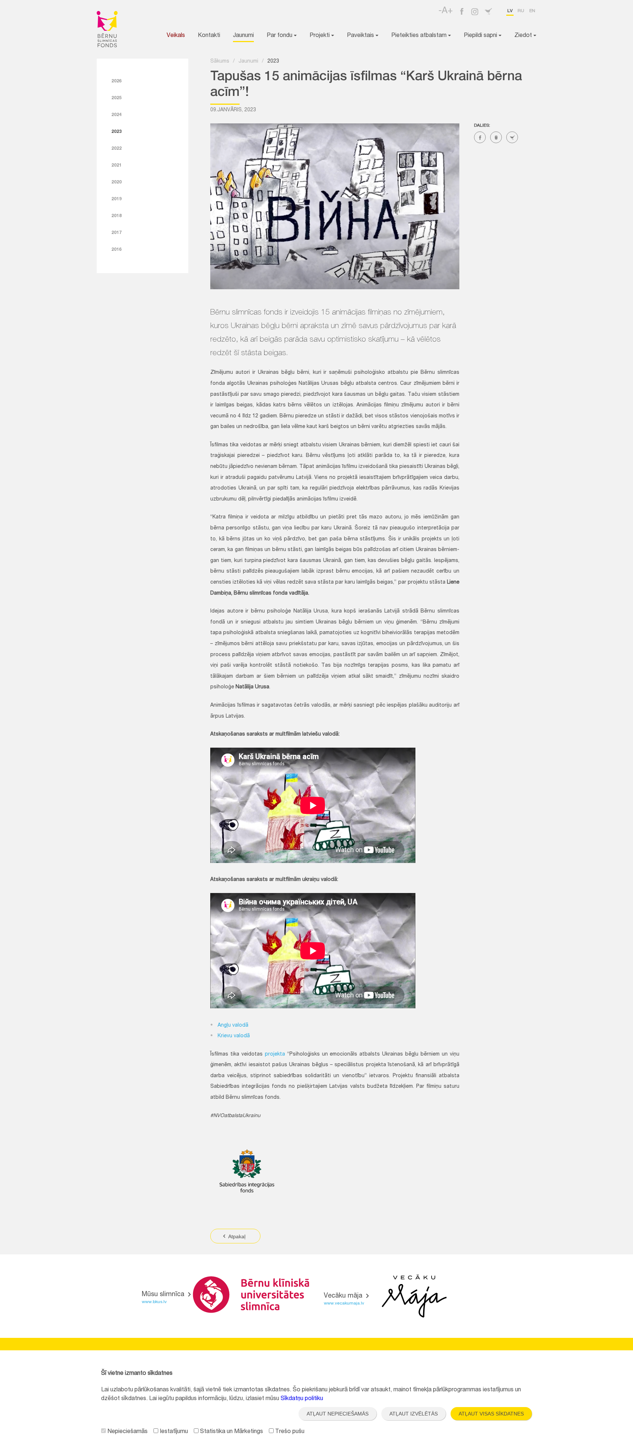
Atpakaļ (236, 1236)
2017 (116, 233)
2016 (116, 250)
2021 (116, 165)
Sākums (219, 61)
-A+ (445, 11)
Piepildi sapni (481, 36)
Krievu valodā (234, 1036)
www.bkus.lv (154, 1302)
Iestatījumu (173, 1432)
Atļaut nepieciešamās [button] (338, 1414)
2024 (116, 115)
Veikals (176, 36)
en (532, 11)
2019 (116, 199)
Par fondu (280, 36)
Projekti (320, 36)
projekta (275, 1054)
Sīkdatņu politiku (302, 1399)
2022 (116, 148)
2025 (116, 98)
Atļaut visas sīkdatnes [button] (491, 1414)
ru (521, 11)
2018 (116, 216)
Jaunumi (243, 36)
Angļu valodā (233, 1025)
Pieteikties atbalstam (419, 36)
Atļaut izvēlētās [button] (413, 1414)
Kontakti (209, 36)
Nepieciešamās (127, 1432)
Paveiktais (361, 36)
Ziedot (523, 36)
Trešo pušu (289, 1432)
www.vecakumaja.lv (344, 1303)
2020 (116, 182)
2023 (116, 132)
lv (509, 11)
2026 (116, 81)
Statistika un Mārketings (231, 1432)
